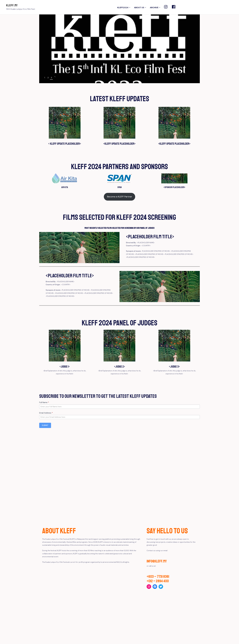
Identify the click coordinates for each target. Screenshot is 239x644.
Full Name (44, 402)
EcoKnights (124, 562)
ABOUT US (139, 7)
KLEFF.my (12, 5)
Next (195, 78)
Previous (189, 78)
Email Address (46, 413)
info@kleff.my (157, 561)
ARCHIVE (154, 7)
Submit (45, 425)
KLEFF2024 (122, 7)
